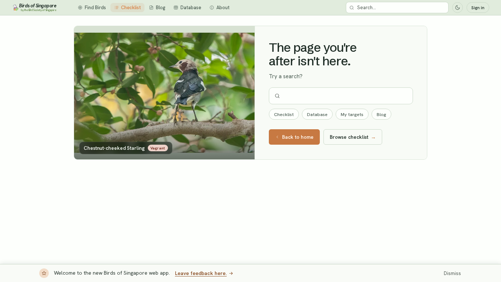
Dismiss (452, 273)
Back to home (298, 137)
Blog (381, 114)
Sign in (477, 7)
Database (317, 114)
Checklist (284, 114)
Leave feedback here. (201, 273)
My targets (352, 114)
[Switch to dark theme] (457, 7)
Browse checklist (353, 137)
